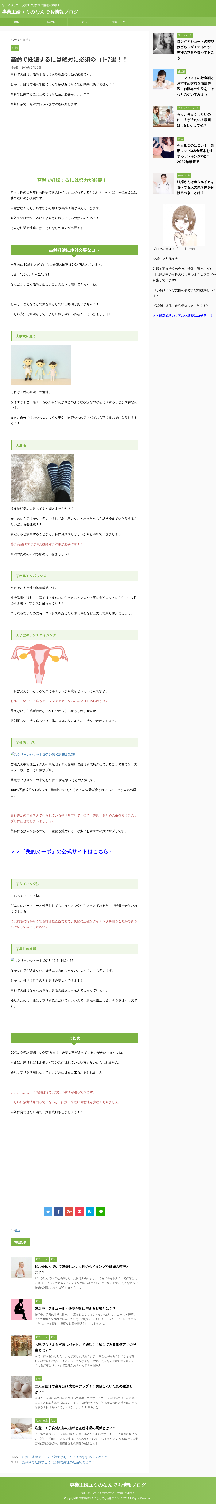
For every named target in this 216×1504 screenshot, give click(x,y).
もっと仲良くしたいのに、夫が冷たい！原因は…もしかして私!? (194, 119)
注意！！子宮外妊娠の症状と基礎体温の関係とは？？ (75, 1428)
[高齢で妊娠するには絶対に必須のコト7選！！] (90, 1211)
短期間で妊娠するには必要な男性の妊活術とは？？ (58, 1462)
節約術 (51, 22)
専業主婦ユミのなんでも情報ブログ (40, 12)
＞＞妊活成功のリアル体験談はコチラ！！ (183, 315)
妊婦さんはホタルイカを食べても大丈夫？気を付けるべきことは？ (195, 187)
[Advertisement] (74, 140)
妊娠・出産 (118, 22)
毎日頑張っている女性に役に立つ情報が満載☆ (108, 1493)
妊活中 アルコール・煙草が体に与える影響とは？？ (75, 1308)
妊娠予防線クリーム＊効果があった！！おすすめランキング (66, 1457)
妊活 (84, 22)
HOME (17, 22)
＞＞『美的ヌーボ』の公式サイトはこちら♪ (61, 851)
